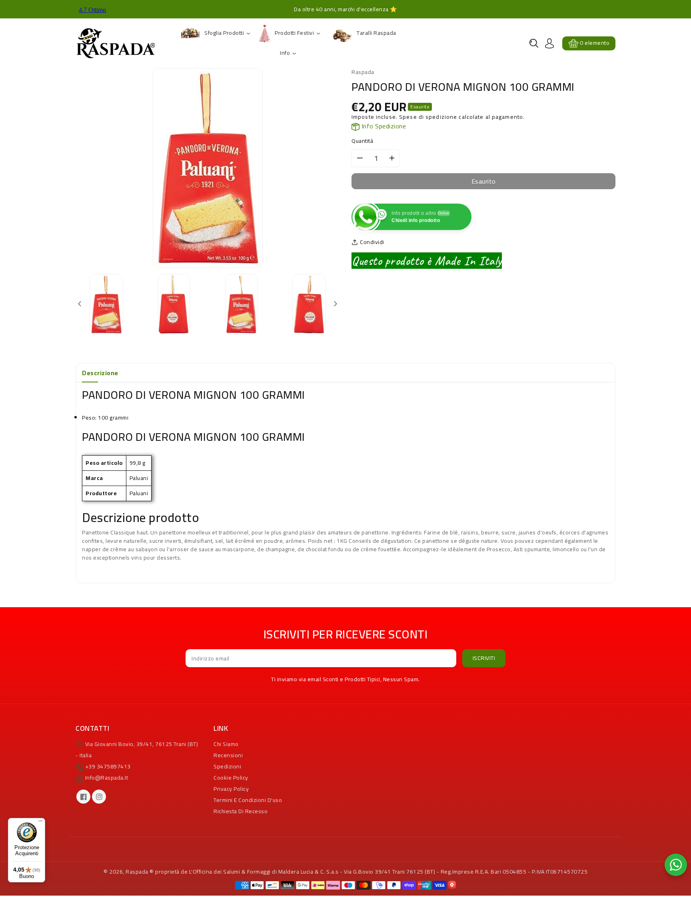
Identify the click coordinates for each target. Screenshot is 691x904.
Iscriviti (484, 658)
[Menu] (40, 823)
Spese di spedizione (428, 117)
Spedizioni (227, 766)
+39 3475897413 (108, 766)
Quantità (362, 141)
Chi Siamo (226, 744)
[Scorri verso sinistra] (80, 304)
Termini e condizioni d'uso (248, 800)
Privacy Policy (231, 789)
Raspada (137, 871)
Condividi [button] (372, 242)
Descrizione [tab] (100, 373)
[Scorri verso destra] (335, 304)
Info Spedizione (382, 126)
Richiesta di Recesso (241, 811)
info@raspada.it (106, 777)
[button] (533, 43)
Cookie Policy (231, 777)
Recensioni (228, 755)
